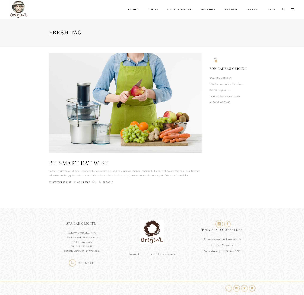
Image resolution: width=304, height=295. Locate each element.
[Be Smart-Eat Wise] (125, 103)
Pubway (171, 254)
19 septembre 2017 (60, 182)
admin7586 (83, 182)
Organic (108, 182)
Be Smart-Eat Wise (79, 163)
